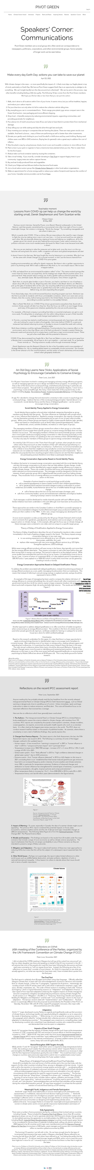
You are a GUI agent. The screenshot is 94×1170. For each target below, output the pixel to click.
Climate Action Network (44, 168)
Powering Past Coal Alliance (52, 1114)
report (67, 702)
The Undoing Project (38, 392)
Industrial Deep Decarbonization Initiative (39, 1120)
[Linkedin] (45, 1168)
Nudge (27, 392)
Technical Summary (44, 815)
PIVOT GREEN (47, 7)
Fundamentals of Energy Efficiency (31, 620)
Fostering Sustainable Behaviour (58, 392)
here (48, 174)
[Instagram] (47, 1168)
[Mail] (50, 1168)
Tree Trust (53, 157)
